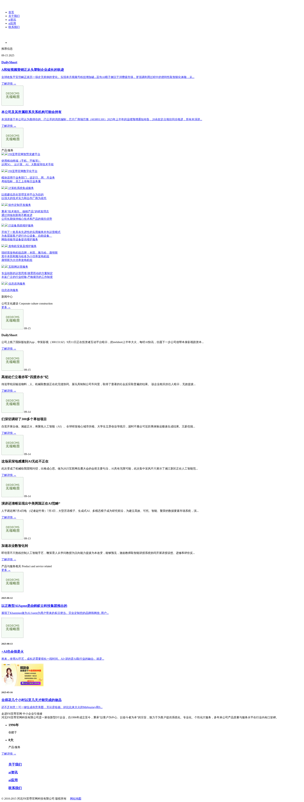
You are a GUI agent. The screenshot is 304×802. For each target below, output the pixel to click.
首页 (11, 12)
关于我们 (14, 15)
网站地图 (75, 798)
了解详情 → (8, 83)
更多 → (6, 307)
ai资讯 (12, 19)
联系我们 (14, 27)
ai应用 (12, 23)
